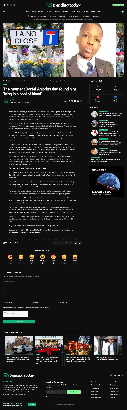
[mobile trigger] (4, 11)
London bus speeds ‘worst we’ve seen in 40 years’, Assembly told (107, 358)
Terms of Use (18, 405)
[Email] (78, 101)
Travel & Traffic (41, 16)
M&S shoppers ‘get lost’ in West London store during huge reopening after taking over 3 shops (47, 360)
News (5, 84)
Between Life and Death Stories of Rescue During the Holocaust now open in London (110, 115)
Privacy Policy (7, 405)
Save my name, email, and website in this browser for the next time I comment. (27, 307)
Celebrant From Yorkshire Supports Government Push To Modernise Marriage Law (109, 124)
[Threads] (11, 5)
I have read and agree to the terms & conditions (61, 397)
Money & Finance (74, 16)
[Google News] (115, 99)
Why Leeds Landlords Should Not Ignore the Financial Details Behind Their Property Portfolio (110, 133)
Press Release (86, 16)
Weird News (52, 16)
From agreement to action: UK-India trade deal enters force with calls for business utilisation (110, 143)
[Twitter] (115, 88)
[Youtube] (97, 99)
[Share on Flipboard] (75, 101)
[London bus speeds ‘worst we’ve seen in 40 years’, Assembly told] (108, 345)
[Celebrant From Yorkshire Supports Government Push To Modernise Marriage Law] (94, 123)
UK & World (62, 16)
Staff (12, 100)
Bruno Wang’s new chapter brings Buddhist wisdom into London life (105, 160)
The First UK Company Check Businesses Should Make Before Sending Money (110, 152)
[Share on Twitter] (72, 101)
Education (96, 16)
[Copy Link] (80, 101)
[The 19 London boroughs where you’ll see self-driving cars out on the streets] (19, 345)
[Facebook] (97, 88)
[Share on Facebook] (69, 101)
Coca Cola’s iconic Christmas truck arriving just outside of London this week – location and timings (78, 359)
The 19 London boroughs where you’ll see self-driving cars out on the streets (18, 359)
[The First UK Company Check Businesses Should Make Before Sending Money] (94, 151)
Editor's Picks (103, 111)
